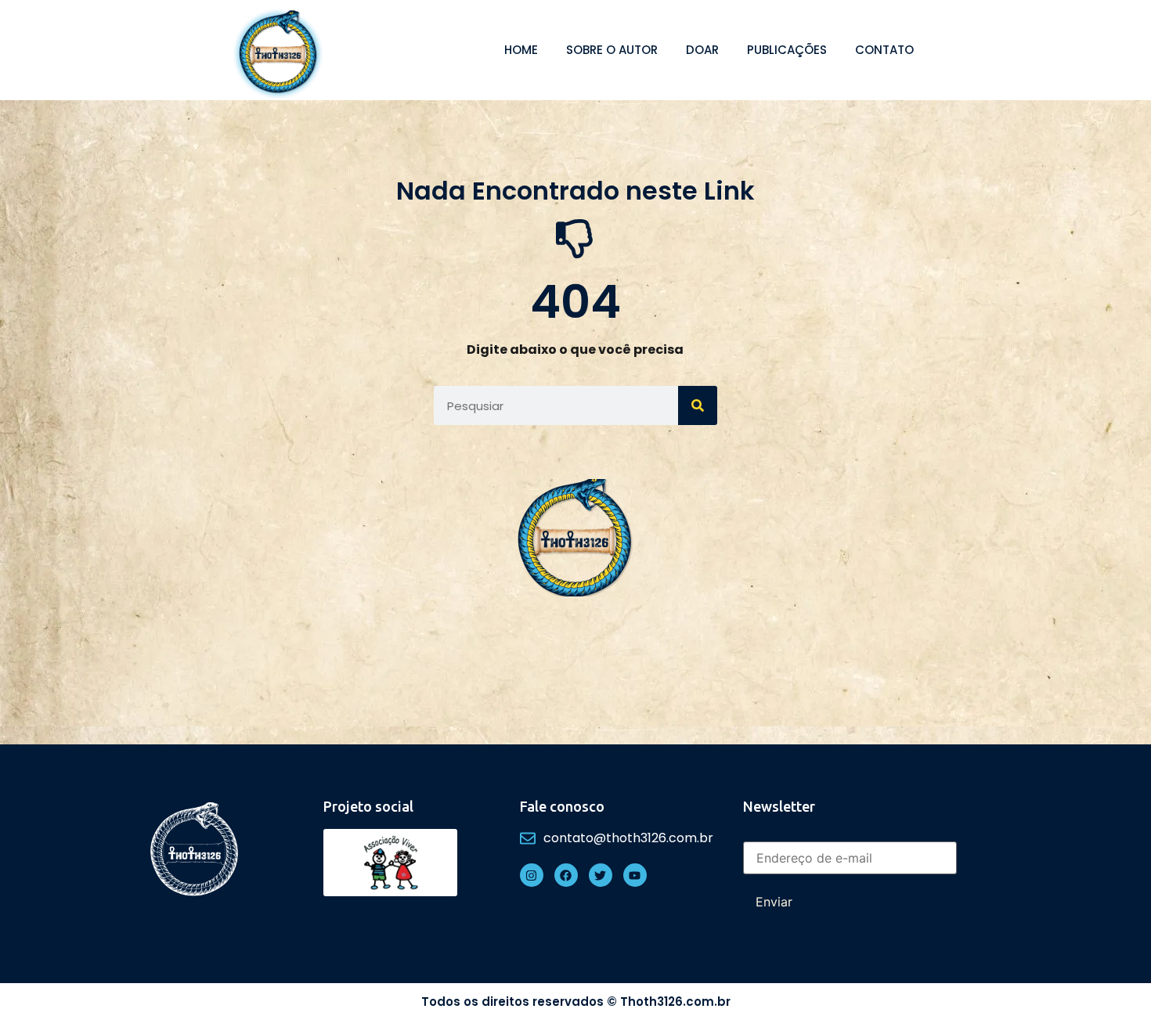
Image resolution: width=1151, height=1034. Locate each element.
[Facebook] (566, 875)
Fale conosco (562, 806)
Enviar (774, 902)
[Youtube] (635, 875)
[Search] (697, 405)
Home (521, 49)
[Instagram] (531, 875)
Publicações (787, 49)
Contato (884, 49)
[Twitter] (600, 875)
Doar (702, 49)
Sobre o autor (612, 49)
